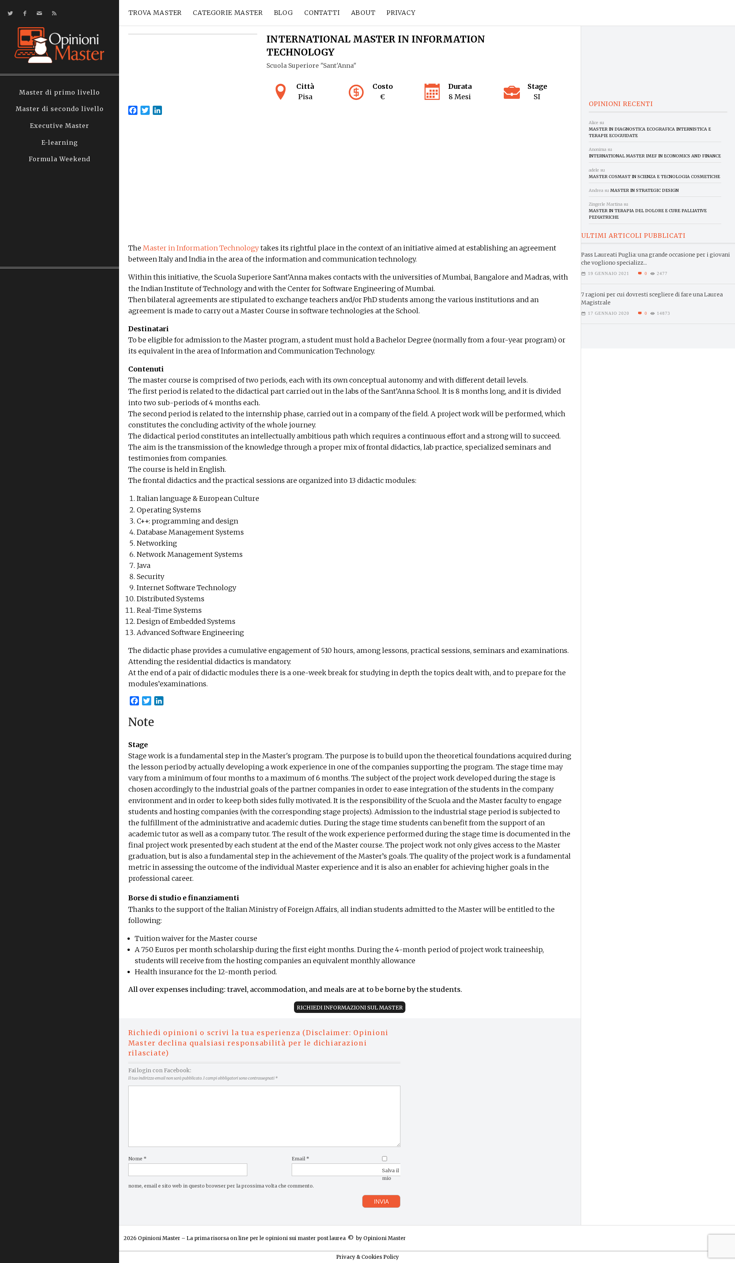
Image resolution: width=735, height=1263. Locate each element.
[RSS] (52, 13)
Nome (137, 1159)
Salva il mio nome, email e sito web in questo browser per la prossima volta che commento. (263, 1178)
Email (300, 1159)
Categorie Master (228, 12)
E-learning (59, 142)
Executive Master (59, 125)
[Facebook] (23, 13)
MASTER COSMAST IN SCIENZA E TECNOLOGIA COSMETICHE (654, 176)
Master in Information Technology (201, 248)
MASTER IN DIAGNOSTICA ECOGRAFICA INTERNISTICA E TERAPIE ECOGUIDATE (650, 132)
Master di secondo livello (60, 109)
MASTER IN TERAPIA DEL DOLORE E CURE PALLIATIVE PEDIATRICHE (648, 214)
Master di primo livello (59, 92)
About (363, 12)
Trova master (155, 12)
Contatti (322, 12)
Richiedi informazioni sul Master (350, 1007)
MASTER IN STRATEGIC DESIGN (644, 190)
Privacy (401, 12)
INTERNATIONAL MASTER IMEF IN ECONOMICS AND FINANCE (655, 156)
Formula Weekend (59, 159)
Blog (283, 12)
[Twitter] (9, 13)
